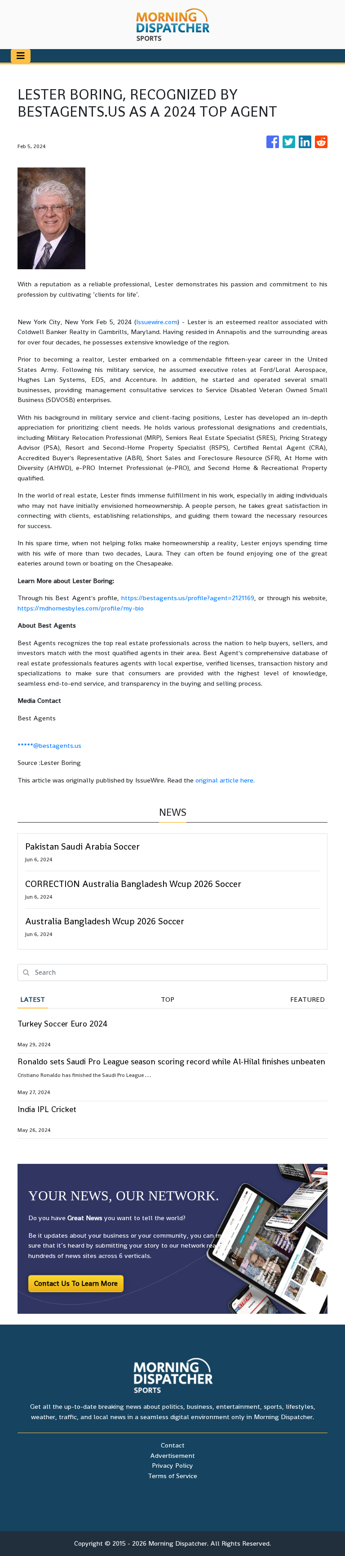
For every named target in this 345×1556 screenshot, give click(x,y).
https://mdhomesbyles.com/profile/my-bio (81, 608)
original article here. (225, 780)
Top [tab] (167, 999)
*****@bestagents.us (49, 745)
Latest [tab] (32, 999)
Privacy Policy (172, 1465)
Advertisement (172, 1455)
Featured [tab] (307, 999)
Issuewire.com (156, 321)
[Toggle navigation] (21, 56)
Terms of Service (172, 1475)
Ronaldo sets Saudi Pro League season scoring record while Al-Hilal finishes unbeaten (171, 1061)
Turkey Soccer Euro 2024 (62, 1023)
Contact (173, 1445)
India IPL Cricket (47, 1109)
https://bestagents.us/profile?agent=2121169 (187, 597)
